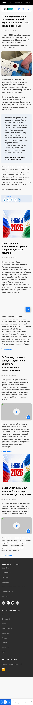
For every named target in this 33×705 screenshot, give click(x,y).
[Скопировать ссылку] (19, 199)
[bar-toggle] (29, 9)
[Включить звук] (27, 309)
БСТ (11, 2)
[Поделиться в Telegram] (15, 200)
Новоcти (4, 2)
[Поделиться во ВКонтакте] (8, 200)
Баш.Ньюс (6, 568)
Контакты (5, 582)
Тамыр (4, 638)
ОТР (3, 652)
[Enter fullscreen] (31, 702)
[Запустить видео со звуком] (16, 412)
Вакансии (5, 577)
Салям (4, 643)
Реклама (5, 596)
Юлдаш (27, 2)
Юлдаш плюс (7, 629)
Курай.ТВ (5, 647)
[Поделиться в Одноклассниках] (11, 200)
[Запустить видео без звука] (28, 417)
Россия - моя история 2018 (12, 664)
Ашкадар (5, 633)
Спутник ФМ (18, 2)
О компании (6, 573)
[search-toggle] (23, 9)
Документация (7, 592)
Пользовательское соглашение (14, 587)
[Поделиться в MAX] (4, 200)
